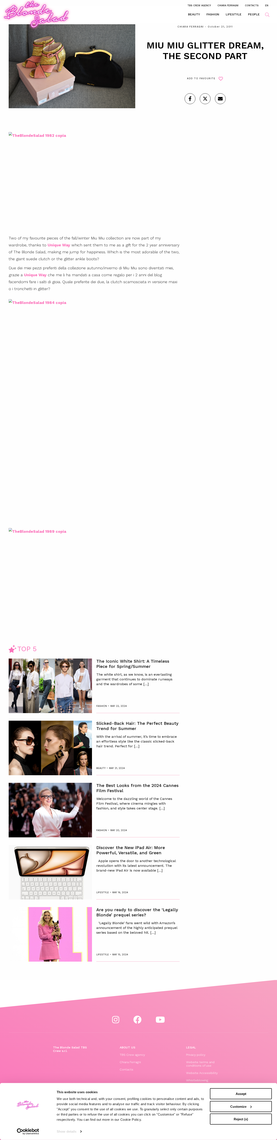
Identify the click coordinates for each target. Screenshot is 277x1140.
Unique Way (59, 245)
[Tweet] (205, 98)
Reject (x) (241, 1119)
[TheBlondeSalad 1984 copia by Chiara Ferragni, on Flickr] (84, 413)
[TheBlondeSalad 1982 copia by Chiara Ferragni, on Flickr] (84, 181)
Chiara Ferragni (227, 5)
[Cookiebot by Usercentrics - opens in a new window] (28, 1131)
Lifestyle (234, 14)
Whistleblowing (197, 1080)
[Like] (190, 98)
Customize (238, 1106)
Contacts (252, 5)
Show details (66, 1131)
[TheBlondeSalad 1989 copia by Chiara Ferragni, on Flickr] (84, 577)
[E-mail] (220, 98)
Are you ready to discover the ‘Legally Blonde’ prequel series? (137, 912)
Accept (241, 1094)
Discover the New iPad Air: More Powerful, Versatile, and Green (130, 850)
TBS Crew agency (199, 5)
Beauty (194, 14)
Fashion (212, 14)
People (254, 14)
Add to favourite (201, 78)
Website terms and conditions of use (200, 1063)
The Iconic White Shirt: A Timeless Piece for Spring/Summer (132, 664)
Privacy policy (195, 1054)
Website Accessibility (202, 1073)
